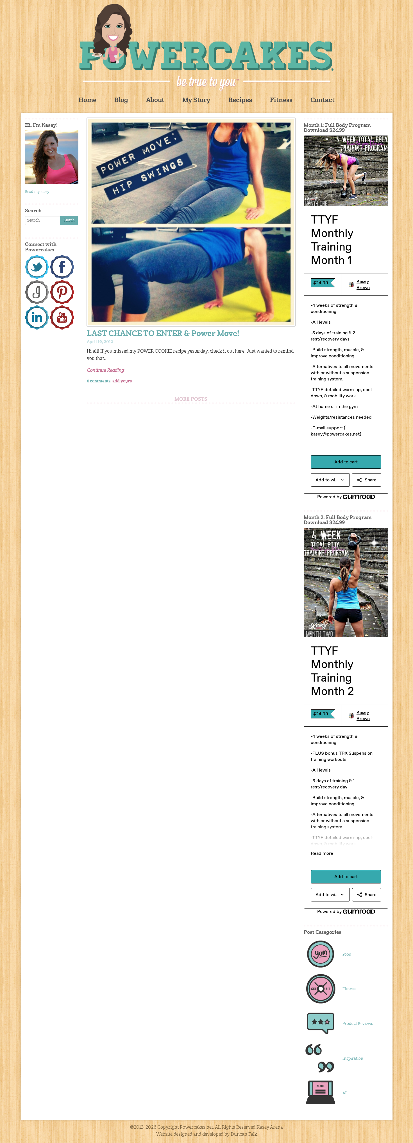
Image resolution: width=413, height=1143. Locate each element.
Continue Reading (105, 370)
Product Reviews (357, 1024)
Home (87, 100)
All (345, 1093)
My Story (196, 100)
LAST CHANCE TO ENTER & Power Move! (163, 334)
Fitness (281, 100)
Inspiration (352, 1059)
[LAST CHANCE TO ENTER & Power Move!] (191, 222)
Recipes (240, 100)
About (155, 100)
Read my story (37, 192)
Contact (322, 100)
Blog (121, 100)
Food (346, 955)
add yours (122, 381)
